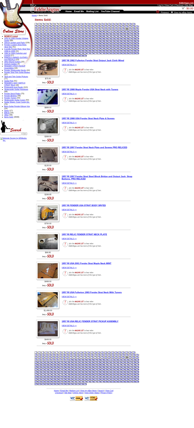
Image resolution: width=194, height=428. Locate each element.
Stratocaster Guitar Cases (14, 100)
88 (134, 29)
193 (81, 39)
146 (127, 34)
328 (133, 48)
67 (61, 29)
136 (92, 34)
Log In (160, 5)
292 (113, 46)
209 (137, 39)
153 (46, 36)
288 (99, 46)
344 (85, 51)
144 (120, 34)
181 (39, 39)
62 (43, 29)
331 (39, 51)
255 (88, 43)
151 (39, 36)
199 (102, 39)
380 (106, 53)
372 (78, 53)
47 (96, 26)
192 (78, 39)
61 (40, 29)
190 (71, 39)
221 (74, 41)
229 (102, 41)
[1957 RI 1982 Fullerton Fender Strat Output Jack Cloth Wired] (48, 77)
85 (123, 29)
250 (71, 43)
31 (40, 26)
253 (81, 43)
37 (61, 26)
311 (74, 48)
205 (123, 39)
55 (123, 26)
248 (64, 43)
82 (113, 29)
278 (64, 46)
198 (99, 39)
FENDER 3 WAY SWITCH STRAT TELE (14, 84)
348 (99, 51)
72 (78, 29)
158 (64, 36)
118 (133, 31)
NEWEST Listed (11, 36)
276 (57, 46)
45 (89, 26)
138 (99, 34)
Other (6, 115)
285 (88, 46)
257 (95, 43)
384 (120, 53)
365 (53, 53)
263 (116, 43)
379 (102, 53)
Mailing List (74, 391)
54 (120, 26)
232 (113, 41)
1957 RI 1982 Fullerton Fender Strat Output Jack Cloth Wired (93, 60)
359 (137, 51)
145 (123, 34)
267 (130, 43)
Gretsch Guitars (10, 64)
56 (127, 26)
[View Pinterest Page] (157, 12)
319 (102, 48)
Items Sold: (8, 117)
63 (47, 29)
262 (113, 43)
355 (123, 51)
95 (54, 31)
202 (113, 39)
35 (54, 26)
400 (71, 56)
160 (71, 36)
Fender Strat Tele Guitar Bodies (17, 72)
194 (85, 39)
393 (46, 56)
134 (85, 34)
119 (137, 31)
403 (81, 56)
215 (53, 41)
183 (46, 39)
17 (92, 24)
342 (78, 51)
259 (102, 43)
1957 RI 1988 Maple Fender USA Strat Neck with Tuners (90, 89)
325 (123, 48)
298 (133, 46)
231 (109, 41)
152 (43, 36)
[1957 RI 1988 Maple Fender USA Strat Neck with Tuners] (48, 106)
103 (81, 31)
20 (103, 24)
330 (36, 51)
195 (88, 39)
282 (78, 46)
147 (130, 34)
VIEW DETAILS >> (69, 65)
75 (89, 29)
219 (67, 41)
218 (64, 41)
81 (110, 29)
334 (50, 51)
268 (133, 43)
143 (116, 34)
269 (137, 43)
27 (127, 24)
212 (43, 41)
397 (60, 56)
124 (50, 34)
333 (46, 51)
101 (74, 31)
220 (71, 41)
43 (82, 26)
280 (71, 46)
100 (71, 31)
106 (92, 31)
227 (95, 41)
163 (81, 36)
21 (106, 24)
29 (134, 24)
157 (60, 36)
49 (103, 26)
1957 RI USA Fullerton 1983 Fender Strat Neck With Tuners (92, 292)
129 (67, 34)
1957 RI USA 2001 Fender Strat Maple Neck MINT (86, 263)
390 (36, 56)
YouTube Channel (110, 11)
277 (60, 46)
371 (74, 53)
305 (53, 48)
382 (113, 53)
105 (88, 31)
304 (50, 48)
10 (68, 24)
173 (116, 36)
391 (39, 56)
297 (130, 46)
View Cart (109, 391)
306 (57, 48)
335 (53, 51)
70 (71, 29)
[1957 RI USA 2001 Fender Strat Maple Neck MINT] (48, 280)
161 (74, 36)
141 (109, 34)
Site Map (68, 393)
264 (120, 43)
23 (113, 24)
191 (74, 39)
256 (92, 43)
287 (95, 46)
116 (127, 31)
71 (75, 29)
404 (85, 56)
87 (130, 29)
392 (43, 56)
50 (106, 26)
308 (64, 48)
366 (57, 53)
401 (74, 56)
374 (85, 53)
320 (106, 48)
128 (64, 34)
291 (109, 46)
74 (85, 29)
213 (46, 41)
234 (120, 41)
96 (57, 31)
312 (78, 48)
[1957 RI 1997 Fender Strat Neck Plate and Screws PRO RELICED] (48, 164)
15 (85, 24)
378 (99, 53)
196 (92, 39)
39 (68, 26)
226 (92, 41)
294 (120, 46)
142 (113, 34)
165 (88, 36)
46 (92, 26)
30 (36, 26)
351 (109, 51)
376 (92, 53)
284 (85, 46)
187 (60, 39)
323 (116, 48)
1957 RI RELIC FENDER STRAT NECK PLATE (84, 234)
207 (130, 39)
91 (40, 31)
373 (81, 53)
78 (99, 29)
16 (89, 24)
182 (43, 39)
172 (113, 36)
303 (46, 48)
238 (133, 41)
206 (127, 39)
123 (46, 34)
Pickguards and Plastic (13, 87)
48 (99, 26)
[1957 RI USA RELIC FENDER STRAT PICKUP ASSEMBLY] (48, 338)
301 (39, 48)
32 (43, 26)
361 (39, 53)
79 (103, 29)
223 (81, 41)
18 (96, 24)
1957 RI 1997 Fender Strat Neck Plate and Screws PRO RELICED (94, 147)
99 (68, 31)
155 (53, 36)
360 (36, 53)
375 (88, 53)
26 (123, 24)
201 (109, 39)
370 (71, 53)
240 (36, 43)
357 (130, 51)
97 (61, 31)
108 (99, 31)
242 (43, 43)
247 (60, 43)
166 (92, 36)
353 (116, 51)
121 (39, 34)
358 (133, 51)
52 (113, 26)
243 (46, 43)
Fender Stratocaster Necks (15, 70)
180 (36, 39)
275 (53, 46)
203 (116, 39)
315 (88, 48)
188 (64, 39)
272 (43, 46)
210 (36, 41)
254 (85, 43)
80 (106, 29)
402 (78, 56)
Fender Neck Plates (12, 94)
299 (137, 46)
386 (127, 53)
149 (137, 34)
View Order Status (92, 393)
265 (123, 43)
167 (95, 36)
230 (106, 41)
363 (46, 53)
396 (57, 56)
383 (116, 53)
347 (95, 51)
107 (95, 31)
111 (109, 31)
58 (134, 26)
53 (116, 26)
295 (123, 46)
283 (81, 46)
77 (96, 29)
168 (99, 36)
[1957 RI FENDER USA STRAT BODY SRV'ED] (48, 222)
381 (109, 53)
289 (102, 46)
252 (78, 43)
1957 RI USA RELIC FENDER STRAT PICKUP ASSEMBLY (90, 321)
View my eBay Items (88, 391)
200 (106, 39)
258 (99, 43)
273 (46, 46)
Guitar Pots (8, 81)
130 (71, 34)
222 (78, 41)
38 (64, 26)
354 (120, 51)
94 (50, 31)
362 (43, 53)
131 (74, 34)
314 (85, 48)
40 (71, 26)
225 (88, 41)
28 (130, 24)
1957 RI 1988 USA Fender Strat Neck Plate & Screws (88, 118)
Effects (7, 113)
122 (43, 34)
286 (92, 46)
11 (71, 24)
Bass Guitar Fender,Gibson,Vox (17, 106)
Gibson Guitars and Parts (14, 43)
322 (113, 48)
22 (110, 24)
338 (64, 51)
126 (57, 34)
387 (130, 53)
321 (109, 48)
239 (137, 41)
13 (78, 24)
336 (57, 51)
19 (99, 24)
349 (102, 51)
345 (88, 51)
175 (123, 36)
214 (50, 41)
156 (57, 36)
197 (95, 39)
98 (64, 31)
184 (50, 39)
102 (78, 31)
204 (120, 39)
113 (116, 31)
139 (102, 34)
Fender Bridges (10, 96)
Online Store (78, 393)
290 (106, 46)
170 (106, 36)
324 (120, 48)
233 (116, 41)
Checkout (59, 393)
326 (127, 48)
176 (127, 36)
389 (137, 53)
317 (95, 48)
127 (60, 34)
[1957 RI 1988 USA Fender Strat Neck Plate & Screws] (48, 135)
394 (50, 56)
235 (123, 41)
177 (130, 36)
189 (67, 39)
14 (82, 24)
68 (64, 29)
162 (78, 36)
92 (43, 31)
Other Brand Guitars (12, 62)
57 (130, 26)
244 (50, 43)
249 (67, 43)
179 (137, 36)
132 (78, 34)
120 (36, 34)
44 (85, 26)
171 (109, 36)
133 (81, 34)
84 (120, 29)
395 (53, 56)
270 (36, 46)
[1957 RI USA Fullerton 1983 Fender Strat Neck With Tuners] (48, 309)
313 (81, 48)
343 (81, 51)
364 (50, 53)
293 (116, 46)
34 (50, 26)
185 (53, 39)
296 (127, 46)
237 (130, 41)
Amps (6, 111)
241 (39, 43)
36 (57, 26)
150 (36, 36)
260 (106, 43)
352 (113, 51)
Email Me (64, 391)
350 (106, 51)
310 (71, 48)
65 (54, 29)
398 (64, 56)
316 (92, 48)
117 (130, 31)
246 (57, 43)
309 (67, 48)
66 (57, 29)
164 (85, 36)
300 (36, 48)
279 (67, 46)
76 (92, 29)
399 (67, 56)
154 (50, 36)
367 (60, 53)
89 (137, 29)
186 (57, 39)
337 (60, 51)
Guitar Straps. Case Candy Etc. (17, 102)
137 (95, 34)
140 (106, 34)
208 (133, 39)
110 (106, 31)
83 (116, 29)
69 (68, 29)
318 (99, 48)
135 (88, 34)
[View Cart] (183, 9)
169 (102, 36)
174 (120, 36)
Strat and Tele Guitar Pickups (16, 77)
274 (50, 46)
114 (120, 31)
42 (78, 26)
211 (39, 41)
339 (67, 51)
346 (92, 51)
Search (101, 391)
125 (53, 34)
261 (109, 43)
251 (74, 43)
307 (60, 48)
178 (133, 36)
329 (137, 48)
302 (43, 48)
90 (36, 31)
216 (57, 41)
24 (116, 24)
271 (39, 46)
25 (120, 24)
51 (110, 26)
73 (82, 29)
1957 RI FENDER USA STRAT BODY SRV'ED (84, 205)
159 (67, 36)
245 (53, 43)
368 (64, 53)
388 (133, 53)
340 (71, 51)
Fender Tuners (10, 98)
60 (36, 29)
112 (113, 31)
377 (95, 53)
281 (74, 46)
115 (123, 31)
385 (123, 53)
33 (47, 26)
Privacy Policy (106, 393)
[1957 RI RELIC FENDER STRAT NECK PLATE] (48, 251)
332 (43, 51)
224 (85, 41)
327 (130, 48)
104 (85, 31)
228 (99, 41)
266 (127, 43)
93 (47, 31)
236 (127, 41)
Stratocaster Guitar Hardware (16, 89)
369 (67, 53)
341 (74, 51)
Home (34, 15)
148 (133, 34)
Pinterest (165, 12)
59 (137, 26)
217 (60, 41)
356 (127, 51)
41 (75, 26)
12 (75, 24)
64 (50, 29)
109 (102, 31)
